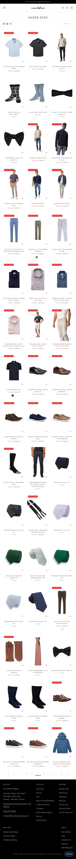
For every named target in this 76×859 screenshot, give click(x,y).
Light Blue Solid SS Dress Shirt (14, 67)
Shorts (39, 816)
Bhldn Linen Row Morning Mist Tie (38, 577)
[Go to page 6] (68, 773)
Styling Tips (64, 789)
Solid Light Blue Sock (38, 112)
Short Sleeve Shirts (44, 812)
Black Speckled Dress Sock (38, 717)
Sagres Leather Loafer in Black (38, 390)
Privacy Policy (64, 808)
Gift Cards (63, 793)
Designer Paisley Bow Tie (62, 670)
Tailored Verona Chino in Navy (62, 67)
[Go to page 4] (8, 773)
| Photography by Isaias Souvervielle (48, 854)
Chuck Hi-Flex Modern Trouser (38, 250)
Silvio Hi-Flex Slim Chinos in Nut (62, 622)
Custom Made (9, 836)
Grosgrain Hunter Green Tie (62, 577)
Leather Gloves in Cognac (14, 671)
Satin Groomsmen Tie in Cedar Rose (38, 671)
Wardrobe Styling (10, 832)
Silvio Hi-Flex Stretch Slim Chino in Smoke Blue (14, 250)
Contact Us (63, 805)
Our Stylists (66, 832)
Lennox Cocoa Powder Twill (14, 204)
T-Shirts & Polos (42, 805)
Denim (39, 793)
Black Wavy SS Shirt (38, 66)
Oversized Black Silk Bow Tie (14, 159)
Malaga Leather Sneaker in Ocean (14, 763)
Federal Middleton (38, 158)
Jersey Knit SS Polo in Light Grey (38, 299)
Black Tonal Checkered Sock (14, 483)
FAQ (63, 836)
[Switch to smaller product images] (7, 23)
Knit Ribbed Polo (14, 389)
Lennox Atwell (38, 203)
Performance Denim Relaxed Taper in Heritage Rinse (38, 484)
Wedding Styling (10, 840)
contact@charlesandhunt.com (15, 816)
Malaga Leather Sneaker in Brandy (38, 763)
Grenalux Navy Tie (62, 482)
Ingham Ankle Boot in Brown (14, 438)
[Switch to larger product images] (4, 23)
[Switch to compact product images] (10, 23)
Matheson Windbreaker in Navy (62, 159)
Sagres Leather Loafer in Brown (62, 390)
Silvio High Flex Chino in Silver (62, 250)
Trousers (40, 808)
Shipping (62, 797)
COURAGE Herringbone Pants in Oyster (62, 345)
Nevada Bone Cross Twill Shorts (38, 345)
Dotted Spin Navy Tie (38, 621)
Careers (64, 844)
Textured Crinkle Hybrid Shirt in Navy (14, 299)
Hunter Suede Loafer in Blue (38, 438)
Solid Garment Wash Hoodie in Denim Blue (62, 763)
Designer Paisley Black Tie (14, 531)
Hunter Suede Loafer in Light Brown (62, 438)
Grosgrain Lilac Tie (62, 530)
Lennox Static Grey (62, 203)
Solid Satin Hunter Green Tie (14, 577)
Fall (37, 797)
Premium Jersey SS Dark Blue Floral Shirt (62, 299)
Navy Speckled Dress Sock (14, 717)
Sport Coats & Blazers (45, 801)
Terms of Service (66, 812)
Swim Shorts (41, 820)
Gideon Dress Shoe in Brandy (62, 717)
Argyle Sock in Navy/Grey (14, 113)
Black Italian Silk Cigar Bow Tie (62, 113)
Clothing (39, 789)
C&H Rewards (67, 848)
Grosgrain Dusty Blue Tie (14, 622)
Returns (62, 801)
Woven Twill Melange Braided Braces (38, 531)
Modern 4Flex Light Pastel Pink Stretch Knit (14, 345)
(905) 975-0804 (9, 811)
